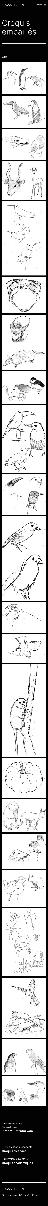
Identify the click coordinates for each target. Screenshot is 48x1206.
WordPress (32, 1195)
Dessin (23, 1130)
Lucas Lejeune (13, 5)
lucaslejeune (11, 1127)
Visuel (30, 1130)
